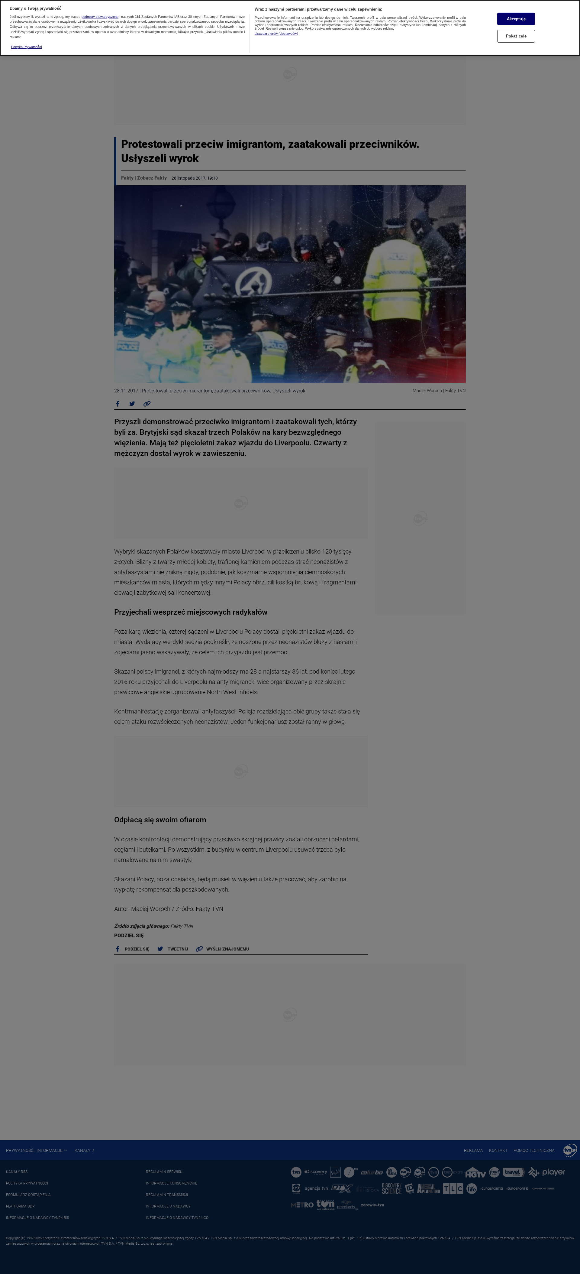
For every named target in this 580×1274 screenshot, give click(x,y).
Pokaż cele (516, 36)
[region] (290, 28)
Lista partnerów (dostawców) (276, 33)
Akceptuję (516, 19)
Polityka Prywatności (26, 47)
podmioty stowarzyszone (100, 16)
